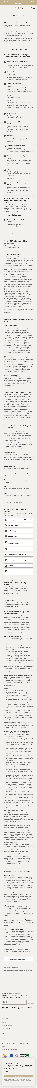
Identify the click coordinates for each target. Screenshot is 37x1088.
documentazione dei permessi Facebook (22, 444)
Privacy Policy (18, 1008)
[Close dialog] (33, 1060)
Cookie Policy (14, 606)
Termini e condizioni (7, 1037)
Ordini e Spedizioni (7, 1025)
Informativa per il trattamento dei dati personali (15, 1043)
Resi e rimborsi (6, 1028)
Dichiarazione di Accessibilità (9, 1049)
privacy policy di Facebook (14, 446)
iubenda (5, 970)
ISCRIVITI (31, 1004)
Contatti (4, 1022)
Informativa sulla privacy (8, 1040)
